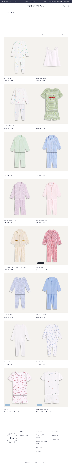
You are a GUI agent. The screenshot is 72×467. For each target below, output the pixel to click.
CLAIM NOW (50, 236)
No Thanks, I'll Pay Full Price (50, 241)
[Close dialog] (63, 217)
